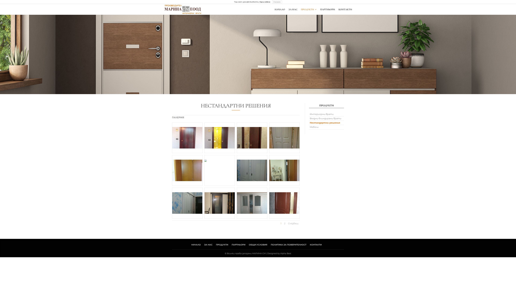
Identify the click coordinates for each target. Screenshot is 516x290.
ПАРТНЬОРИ (327, 9)
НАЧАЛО (280, 9)
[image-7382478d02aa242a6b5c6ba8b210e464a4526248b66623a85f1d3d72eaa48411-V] (187, 203)
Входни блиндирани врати (325, 118)
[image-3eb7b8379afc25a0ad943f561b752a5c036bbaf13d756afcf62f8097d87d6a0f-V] (187, 170)
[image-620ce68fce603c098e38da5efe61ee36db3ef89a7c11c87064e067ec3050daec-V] (252, 170)
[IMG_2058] (252, 203)
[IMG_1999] (219, 203)
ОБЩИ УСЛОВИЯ (258, 244)
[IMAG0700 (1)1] (252, 137)
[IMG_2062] (284, 203)
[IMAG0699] (219, 137)
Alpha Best (285, 253)
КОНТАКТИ (345, 9)
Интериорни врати (322, 114)
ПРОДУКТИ (307, 9)
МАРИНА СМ (259, 253)
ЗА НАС (293, 9)
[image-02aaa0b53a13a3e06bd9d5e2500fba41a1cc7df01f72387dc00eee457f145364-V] (284, 137)
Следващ (293, 223)
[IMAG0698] (187, 137)
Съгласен (277, 2)
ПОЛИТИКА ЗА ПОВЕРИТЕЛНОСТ (288, 244)
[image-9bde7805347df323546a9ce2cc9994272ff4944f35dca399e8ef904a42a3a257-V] (219, 170)
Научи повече (264, 2)
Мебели (314, 127)
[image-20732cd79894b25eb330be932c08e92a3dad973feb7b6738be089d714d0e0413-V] (284, 170)
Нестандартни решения (325, 123)
